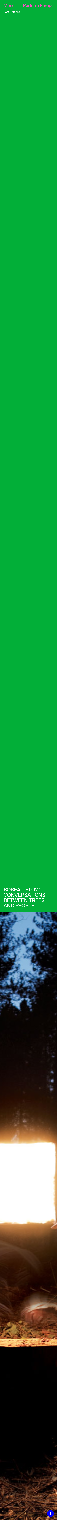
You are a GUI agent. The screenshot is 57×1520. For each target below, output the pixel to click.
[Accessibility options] (50, 1513)
